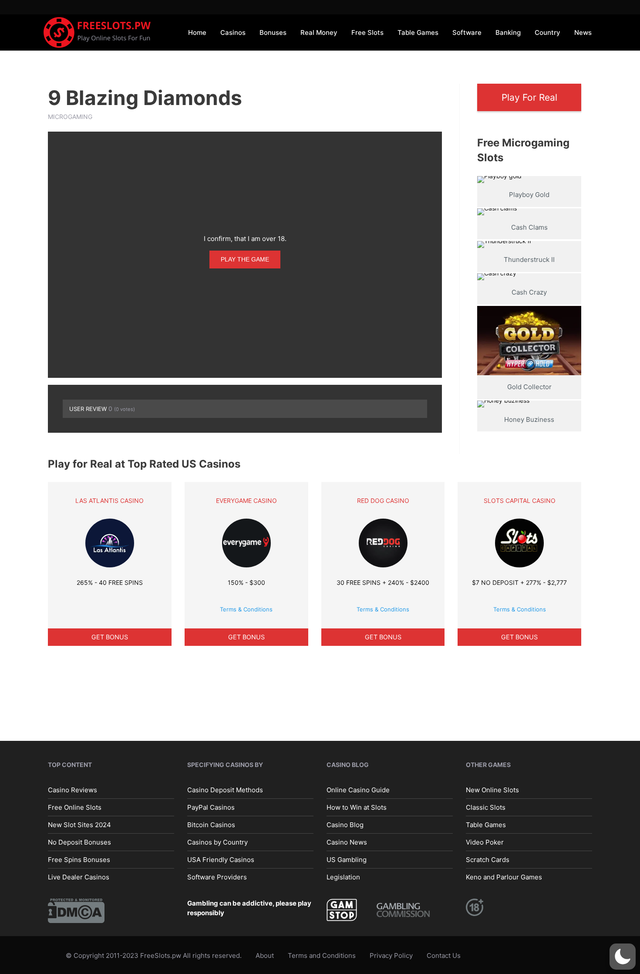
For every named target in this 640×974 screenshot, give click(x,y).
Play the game (245, 259)
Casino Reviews (72, 790)
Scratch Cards (487, 859)
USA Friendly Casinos (220, 859)
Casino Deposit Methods (225, 790)
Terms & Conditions (246, 609)
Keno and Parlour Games (504, 877)
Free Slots (367, 32)
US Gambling (347, 859)
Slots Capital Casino (520, 500)
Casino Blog (345, 825)
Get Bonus (109, 637)
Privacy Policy (391, 955)
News (583, 32)
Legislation (343, 877)
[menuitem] (197, 32)
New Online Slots (492, 790)
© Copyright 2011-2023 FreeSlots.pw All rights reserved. (154, 955)
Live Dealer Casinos (78, 877)
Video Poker (485, 842)
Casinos (233, 32)
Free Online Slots (74, 807)
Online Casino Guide (358, 790)
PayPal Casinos (211, 807)
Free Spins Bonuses (79, 859)
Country (547, 32)
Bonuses (272, 32)
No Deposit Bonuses (79, 842)
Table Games (417, 32)
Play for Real (529, 97)
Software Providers (217, 877)
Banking (508, 32)
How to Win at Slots (357, 807)
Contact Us (444, 955)
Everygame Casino (246, 500)
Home (197, 32)
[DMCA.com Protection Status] (76, 910)
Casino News (347, 842)
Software (467, 32)
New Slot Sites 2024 (79, 825)
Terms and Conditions (322, 955)
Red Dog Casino (383, 500)
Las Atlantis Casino (109, 500)
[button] (623, 956)
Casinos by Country (217, 842)
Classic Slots (485, 807)
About (265, 955)
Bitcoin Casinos (211, 825)
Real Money (318, 32)
